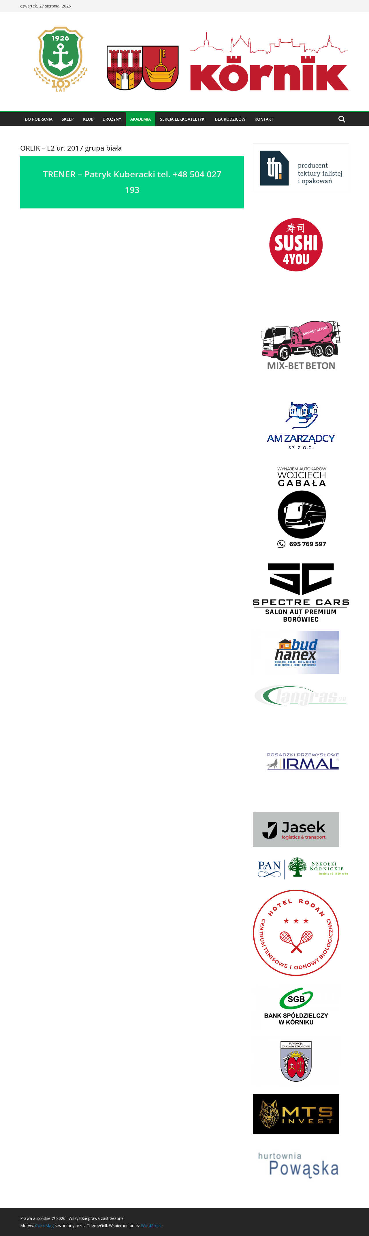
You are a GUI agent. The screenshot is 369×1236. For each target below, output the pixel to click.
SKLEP (68, 119)
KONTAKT (264, 119)
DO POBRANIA (38, 119)
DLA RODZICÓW (230, 119)
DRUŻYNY (112, 119)
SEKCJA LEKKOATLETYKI (183, 119)
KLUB (88, 119)
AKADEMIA (140, 119)
